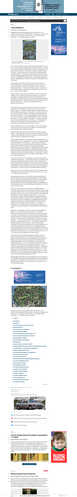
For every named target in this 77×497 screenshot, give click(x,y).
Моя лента (16, 495)
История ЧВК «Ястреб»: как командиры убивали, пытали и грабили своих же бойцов (30, 418)
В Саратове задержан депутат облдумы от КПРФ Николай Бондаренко (27, 415)
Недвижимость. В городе (15, 394)
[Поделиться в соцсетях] (9, 35)
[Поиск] (64, 14)
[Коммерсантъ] (13, 14)
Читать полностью (29, 476)
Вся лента (61, 495)
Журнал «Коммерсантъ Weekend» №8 (17, 387)
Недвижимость (31, 394)
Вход (62, 14)
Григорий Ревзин (13, 391)
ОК (64, 20)
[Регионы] (57, 14)
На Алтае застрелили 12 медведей (20, 425)
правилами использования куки (33, 20)
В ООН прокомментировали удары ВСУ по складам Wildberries (25, 421)
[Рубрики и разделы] (66, 14)
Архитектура (24, 394)
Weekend (12, 24)
